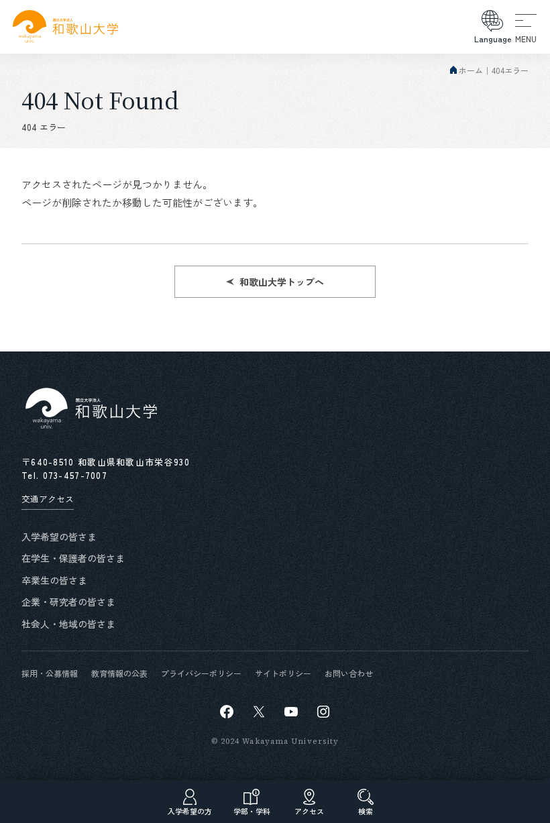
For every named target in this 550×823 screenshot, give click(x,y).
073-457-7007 (75, 475)
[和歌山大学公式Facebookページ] (227, 712)
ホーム (471, 70)
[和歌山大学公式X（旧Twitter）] (259, 712)
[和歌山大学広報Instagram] (323, 712)
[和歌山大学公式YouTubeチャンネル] (291, 712)
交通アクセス (47, 498)
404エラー (510, 70)
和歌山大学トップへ (281, 281)
